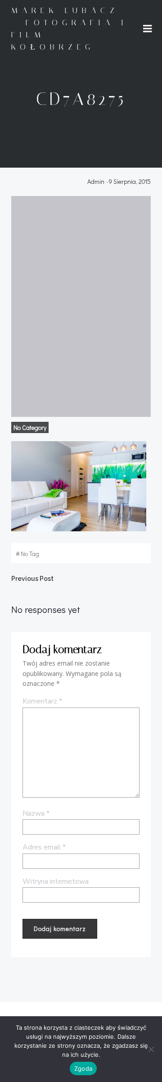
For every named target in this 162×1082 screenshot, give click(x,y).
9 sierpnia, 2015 (129, 181)
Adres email (44, 847)
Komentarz (42, 701)
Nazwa (36, 813)
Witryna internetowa (55, 881)
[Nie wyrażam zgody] (150, 1049)
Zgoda (83, 1068)
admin (95, 181)
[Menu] (147, 29)
